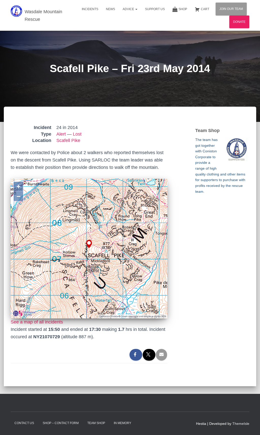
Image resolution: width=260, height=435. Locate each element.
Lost (77, 134)
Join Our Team (231, 9)
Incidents (90, 9)
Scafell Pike (68, 140)
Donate (239, 22)
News (110, 9)
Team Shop (96, 423)
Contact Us (24, 423)
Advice (129, 9)
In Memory (122, 423)
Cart (205, 9)
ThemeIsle (240, 424)
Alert (61, 134)
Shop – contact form (61, 423)
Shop (182, 9)
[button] (136, 9)
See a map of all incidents (37, 322)
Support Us (155, 9)
